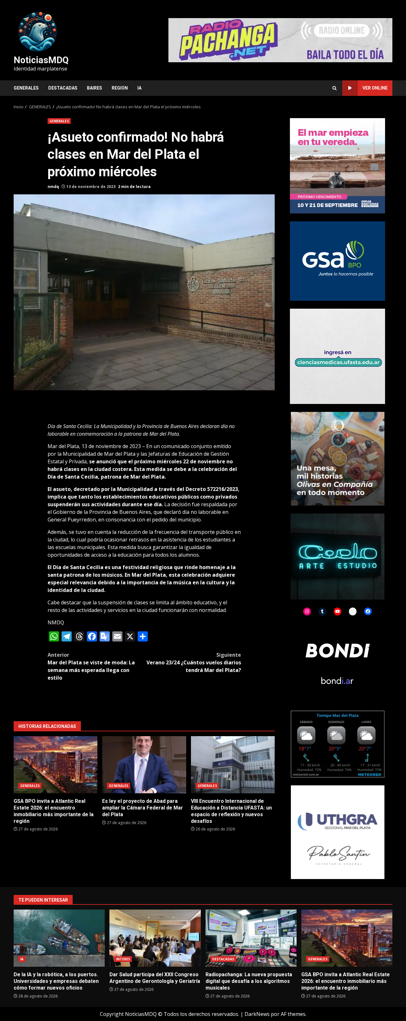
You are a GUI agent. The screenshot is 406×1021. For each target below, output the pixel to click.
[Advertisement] (280, 39)
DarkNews (257, 1014)
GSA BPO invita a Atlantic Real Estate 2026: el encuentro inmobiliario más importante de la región (55, 764)
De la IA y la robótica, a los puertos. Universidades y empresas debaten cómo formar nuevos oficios (59, 938)
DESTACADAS (62, 88)
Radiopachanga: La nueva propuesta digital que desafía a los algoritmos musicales (251, 938)
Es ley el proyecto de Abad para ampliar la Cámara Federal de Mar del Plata (144, 764)
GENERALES (26, 88)
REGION (120, 88)
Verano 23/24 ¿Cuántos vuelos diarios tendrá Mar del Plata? (194, 662)
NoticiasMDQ (41, 60)
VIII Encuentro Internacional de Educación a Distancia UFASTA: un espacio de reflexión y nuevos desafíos (233, 764)
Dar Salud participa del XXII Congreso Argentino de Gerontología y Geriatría (154, 938)
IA (139, 88)
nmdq (53, 186)
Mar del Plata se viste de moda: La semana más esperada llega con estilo (91, 666)
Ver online (375, 88)
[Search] (334, 88)
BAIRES (94, 88)
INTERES (123, 959)
